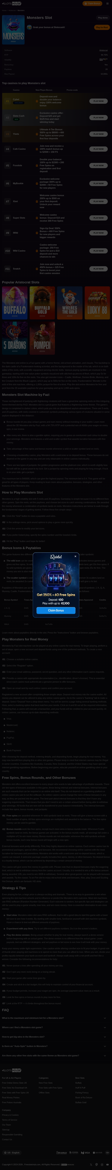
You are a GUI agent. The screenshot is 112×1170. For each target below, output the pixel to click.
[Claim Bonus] (56, 585)
